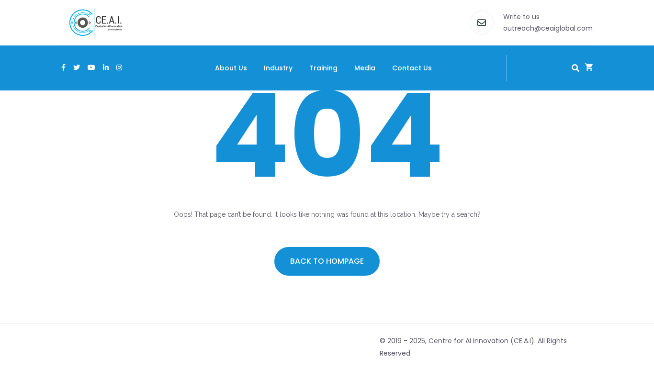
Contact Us (412, 68)
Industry (278, 68)
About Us (231, 68)
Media (364, 68)
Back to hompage (327, 261)
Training (323, 68)
